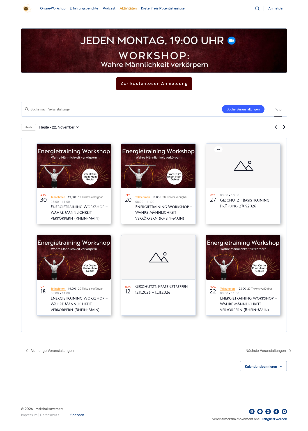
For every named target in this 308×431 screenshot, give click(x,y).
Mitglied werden (274, 419)
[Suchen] (257, 8)
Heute (28, 127)
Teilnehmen (58, 197)
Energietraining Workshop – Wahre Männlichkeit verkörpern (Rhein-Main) (79, 213)
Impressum (29, 415)
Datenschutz (49, 415)
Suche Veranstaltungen (243, 109)
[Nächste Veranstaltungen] (284, 127)
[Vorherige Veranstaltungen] (276, 127)
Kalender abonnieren (261, 366)
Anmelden (276, 8)
